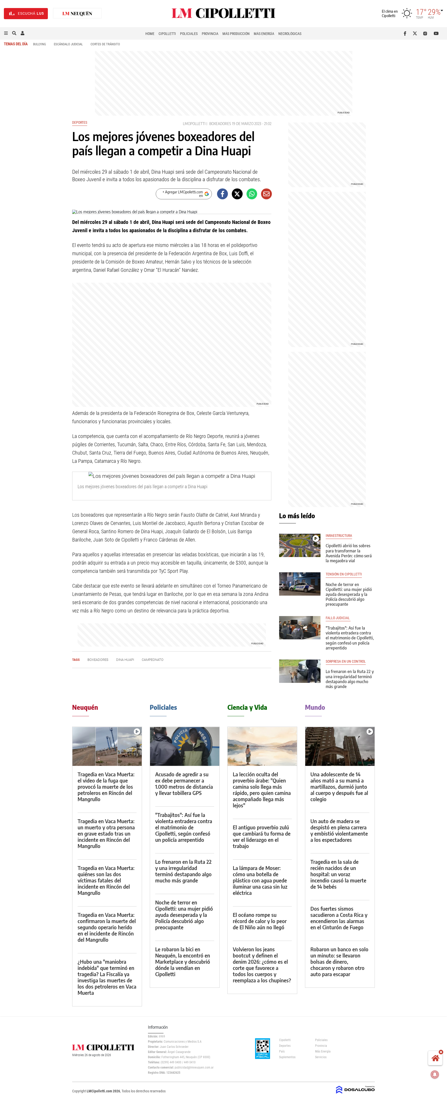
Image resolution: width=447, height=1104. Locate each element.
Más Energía (264, 33)
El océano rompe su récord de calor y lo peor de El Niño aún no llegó (260, 920)
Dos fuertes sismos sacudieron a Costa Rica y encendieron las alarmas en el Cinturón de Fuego (338, 917)
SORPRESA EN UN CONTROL (346, 661)
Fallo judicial (338, 618)
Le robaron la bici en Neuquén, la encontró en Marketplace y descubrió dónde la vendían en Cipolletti (182, 961)
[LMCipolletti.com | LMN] (77, 13)
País (282, 1051)
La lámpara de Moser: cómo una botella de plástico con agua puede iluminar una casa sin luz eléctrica (260, 880)
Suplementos (287, 1057)
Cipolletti (167, 33)
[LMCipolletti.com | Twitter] (416, 33)
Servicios (320, 1057)
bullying (39, 44)
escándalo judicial (68, 44)
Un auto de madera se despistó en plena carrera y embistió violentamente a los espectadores (339, 830)
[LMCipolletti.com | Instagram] (426, 33)
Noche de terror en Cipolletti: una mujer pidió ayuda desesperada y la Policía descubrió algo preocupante (349, 594)
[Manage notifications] (435, 1074)
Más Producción (236, 33)
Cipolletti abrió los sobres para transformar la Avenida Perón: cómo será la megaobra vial (349, 553)
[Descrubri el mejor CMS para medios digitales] (355, 1094)
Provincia (210, 33)
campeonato (152, 660)
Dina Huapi (125, 660)
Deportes (79, 122)
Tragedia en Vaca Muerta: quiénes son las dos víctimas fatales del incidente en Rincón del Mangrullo (106, 880)
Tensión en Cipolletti (344, 574)
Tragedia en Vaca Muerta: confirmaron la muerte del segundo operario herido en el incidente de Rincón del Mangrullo (107, 927)
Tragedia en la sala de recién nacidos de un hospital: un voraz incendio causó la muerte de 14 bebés (338, 874)
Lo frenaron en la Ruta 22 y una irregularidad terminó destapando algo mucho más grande (350, 679)
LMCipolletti (194, 123)
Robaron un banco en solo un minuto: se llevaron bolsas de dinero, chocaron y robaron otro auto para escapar (339, 961)
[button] (6, 33)
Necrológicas (289, 33)
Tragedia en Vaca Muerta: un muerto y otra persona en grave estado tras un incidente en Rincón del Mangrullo (106, 833)
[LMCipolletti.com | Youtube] (436, 33)
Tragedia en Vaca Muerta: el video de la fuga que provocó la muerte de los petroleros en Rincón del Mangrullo (106, 786)
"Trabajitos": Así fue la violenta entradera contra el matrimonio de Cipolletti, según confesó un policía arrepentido (350, 637)
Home (149, 33)
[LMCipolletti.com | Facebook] (406, 33)
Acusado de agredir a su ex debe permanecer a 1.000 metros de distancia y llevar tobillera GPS (184, 783)
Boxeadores (220, 123)
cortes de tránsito (105, 44)
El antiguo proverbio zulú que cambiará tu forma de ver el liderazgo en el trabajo (261, 836)
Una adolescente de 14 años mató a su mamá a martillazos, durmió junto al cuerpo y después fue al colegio (339, 786)
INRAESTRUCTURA (339, 536)
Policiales (189, 33)
